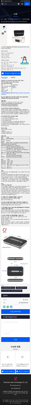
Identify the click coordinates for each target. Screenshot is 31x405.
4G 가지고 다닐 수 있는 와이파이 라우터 (11, 290)
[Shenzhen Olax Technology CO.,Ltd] (7, 4)
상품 (5, 19)
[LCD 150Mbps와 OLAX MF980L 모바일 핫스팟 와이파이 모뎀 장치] (23, 357)
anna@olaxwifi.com (7, 1)
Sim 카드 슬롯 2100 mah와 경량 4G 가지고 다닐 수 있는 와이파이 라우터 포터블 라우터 (8, 365)
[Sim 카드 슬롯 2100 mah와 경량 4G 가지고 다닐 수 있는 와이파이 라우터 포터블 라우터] (8, 357)
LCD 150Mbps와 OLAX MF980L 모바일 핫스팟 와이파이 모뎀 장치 (22, 365)
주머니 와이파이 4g (21, 287)
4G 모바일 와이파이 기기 (14, 19)
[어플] (7, 306)
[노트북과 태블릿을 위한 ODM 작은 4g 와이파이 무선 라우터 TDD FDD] (18, 35)
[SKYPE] (4, 307)
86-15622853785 (25, 1)
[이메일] (11, 307)
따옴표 (27, 3)
